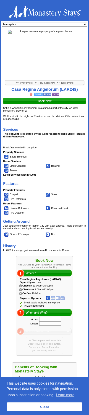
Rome (47, 94)
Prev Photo (26, 82)
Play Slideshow (46, 82)
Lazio (56, 94)
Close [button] (44, 407)
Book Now (44, 101)
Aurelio (38, 94)
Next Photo (66, 82)
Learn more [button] (65, 395)
